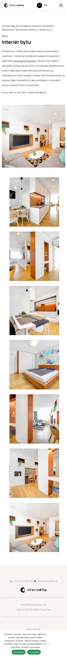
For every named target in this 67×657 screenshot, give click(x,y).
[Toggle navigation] (61, 5)
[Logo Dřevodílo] (11, 5)
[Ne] (49, 643)
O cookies (34, 652)
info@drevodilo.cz (47, 581)
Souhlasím (18, 652)
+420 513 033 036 (23, 581)
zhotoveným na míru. (25, 61)
